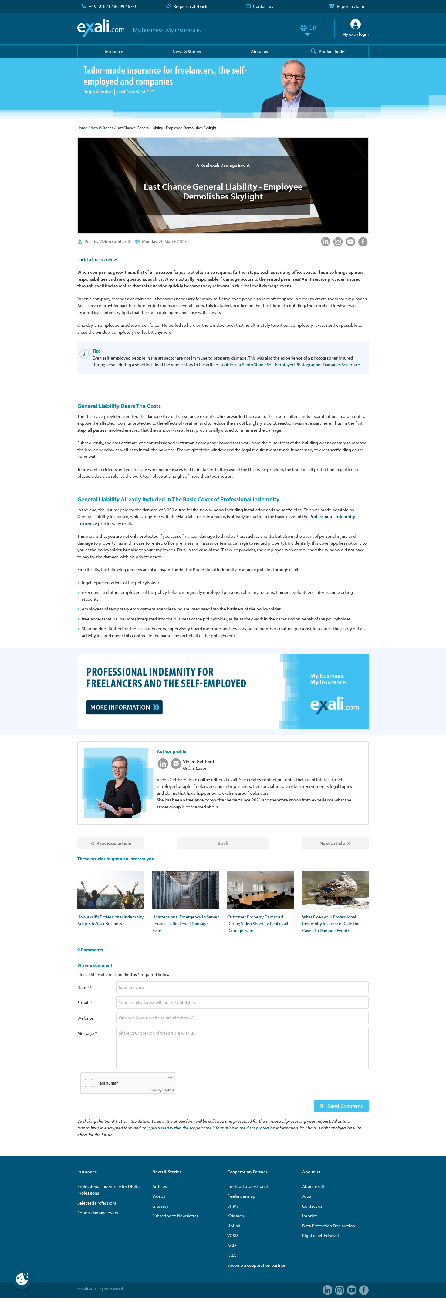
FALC (231, 1255)
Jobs (306, 1196)
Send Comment (344, 1105)
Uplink (233, 1226)
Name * (84, 987)
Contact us (263, 6)
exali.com (100, 28)
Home (82, 127)
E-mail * (84, 1002)
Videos (158, 1196)
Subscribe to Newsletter (175, 1216)
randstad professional (247, 1186)
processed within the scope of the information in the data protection (212, 1128)
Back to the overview (97, 259)
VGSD (232, 1235)
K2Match (235, 1216)
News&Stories (101, 127)
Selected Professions (97, 1203)
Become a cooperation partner (256, 1265)
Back (223, 843)
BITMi (232, 1206)
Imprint (309, 1216)
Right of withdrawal (320, 1235)
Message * (87, 1033)
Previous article (113, 843)
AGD (231, 1245)
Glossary (160, 1206)
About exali (313, 1186)
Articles (159, 1186)
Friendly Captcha (162, 1090)
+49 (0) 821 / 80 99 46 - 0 (112, 6)
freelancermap (241, 1196)
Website (85, 1018)
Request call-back (190, 6)
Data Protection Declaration (328, 1226)
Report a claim (350, 6)
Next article (332, 843)
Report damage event (98, 1213)
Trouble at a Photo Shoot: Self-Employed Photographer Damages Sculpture (289, 364)
